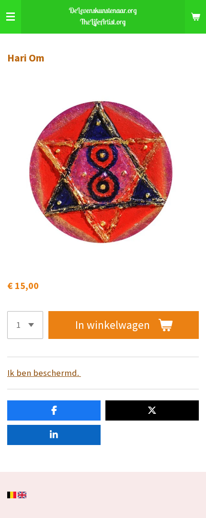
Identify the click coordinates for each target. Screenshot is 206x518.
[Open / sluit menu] (10, 17)
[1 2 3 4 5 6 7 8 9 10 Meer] (25, 325)
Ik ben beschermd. (44, 372)
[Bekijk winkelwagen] (195, 17)
